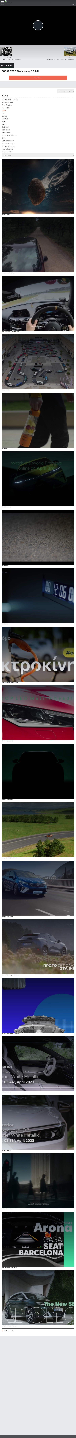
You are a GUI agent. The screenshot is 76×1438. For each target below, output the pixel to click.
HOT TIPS (6, 108)
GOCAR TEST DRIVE (10, 100)
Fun (3, 113)
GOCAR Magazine (9, 146)
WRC (4, 122)
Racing (4, 124)
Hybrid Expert (7, 149)
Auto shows (6, 132)
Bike (3, 138)
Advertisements (8, 141)
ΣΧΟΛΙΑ (38, 78)
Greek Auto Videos (9, 135)
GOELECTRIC (7, 152)
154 (12, 1330)
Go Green (5, 127)
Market (4, 116)
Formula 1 (6, 119)
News (4, 111)
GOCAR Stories (8, 102)
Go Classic (6, 130)
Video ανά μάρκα (8, 143)
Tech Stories (7, 105)
